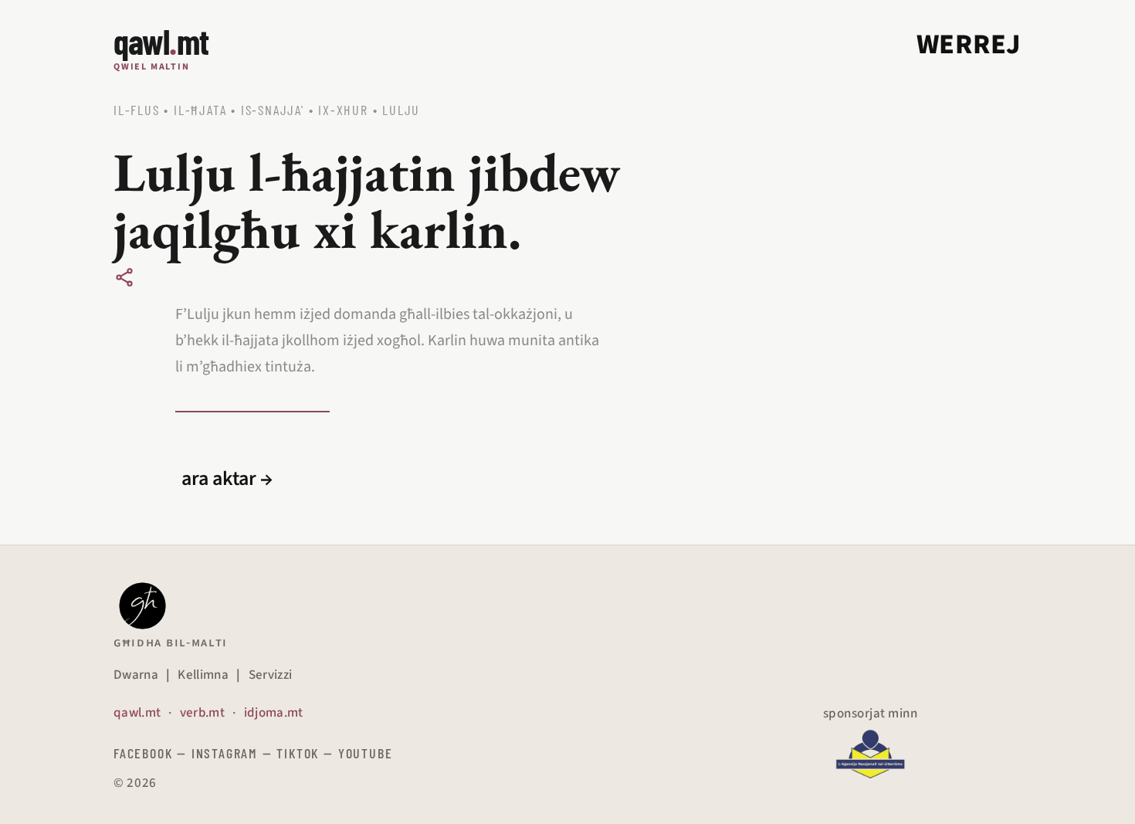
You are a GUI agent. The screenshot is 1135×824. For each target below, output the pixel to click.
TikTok (297, 752)
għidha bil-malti (171, 642)
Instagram (224, 752)
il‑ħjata (200, 109)
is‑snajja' (272, 109)
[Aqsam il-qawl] (124, 277)
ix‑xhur (343, 109)
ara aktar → (227, 478)
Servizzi (271, 675)
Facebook (143, 752)
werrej (969, 44)
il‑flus (137, 109)
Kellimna (203, 675)
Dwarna (136, 675)
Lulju (401, 109)
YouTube (365, 752)
